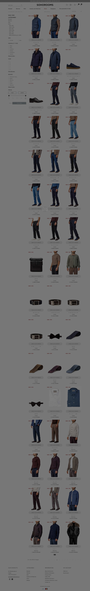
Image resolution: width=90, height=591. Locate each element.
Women (18, 8)
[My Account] (75, 5)
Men (25, 8)
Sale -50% (11, 28)
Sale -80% (11, 33)
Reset (10, 103)
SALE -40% (11, 27)
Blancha (73, 550)
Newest (10, 8)
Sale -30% (11, 25)
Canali (36, 44)
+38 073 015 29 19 (55, 1)
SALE (45, 8)
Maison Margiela (36, 584)
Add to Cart (42, 16)
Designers (53, 8)
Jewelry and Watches (35, 8)
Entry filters (19, 103)
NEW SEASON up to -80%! (15, 35)
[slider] (8, 95)
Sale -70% (11, 32)
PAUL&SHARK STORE (65, 8)
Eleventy (73, 449)
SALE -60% (11, 30)
